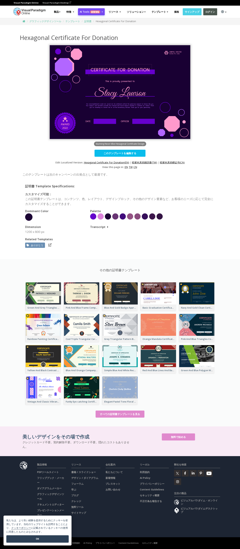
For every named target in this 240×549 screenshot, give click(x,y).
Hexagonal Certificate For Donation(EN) (106, 162)
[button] (70, 11)
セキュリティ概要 (150, 495)
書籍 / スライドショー (83, 472)
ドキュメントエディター (50, 504)
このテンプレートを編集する (120, 153)
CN (135, 167)
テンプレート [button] (159, 11)
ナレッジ (76, 501)
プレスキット (113, 483)
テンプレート (72, 21)
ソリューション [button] (135, 11)
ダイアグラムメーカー (49, 488)
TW (131, 167)
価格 (176, 11)
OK (37, 538)
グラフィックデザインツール (45, 21)
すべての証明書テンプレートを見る (120, 414)
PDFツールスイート (48, 472)
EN (126, 167)
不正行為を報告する (151, 501)
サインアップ (192, 11)
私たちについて (114, 472)
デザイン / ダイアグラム (84, 478)
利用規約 (145, 472)
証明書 (88, 21)
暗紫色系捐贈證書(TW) (144, 162)
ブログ (75, 495)
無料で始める (178, 437)
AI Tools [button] (89, 11)
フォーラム (77, 483)
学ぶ (73, 489)
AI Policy (145, 478)
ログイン (210, 11)
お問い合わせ (113, 489)
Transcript (97, 227)
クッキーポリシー (21, 527)
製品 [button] (56, 11)
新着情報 (110, 478)
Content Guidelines (152, 489)
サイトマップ (78, 512)
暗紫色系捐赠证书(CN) (172, 162)
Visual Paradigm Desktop (56, 2)
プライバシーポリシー (152, 483)
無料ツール (77, 507)
